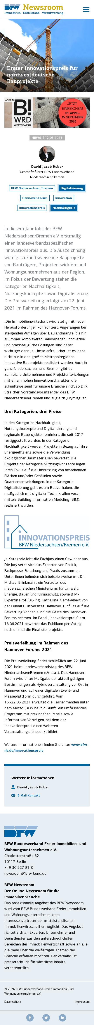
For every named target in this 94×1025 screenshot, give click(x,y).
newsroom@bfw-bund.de (25, 873)
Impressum (82, 1002)
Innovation (63, 198)
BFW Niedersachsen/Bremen (32, 188)
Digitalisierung (72, 188)
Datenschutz (12, 1002)
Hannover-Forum (34, 198)
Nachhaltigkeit (64, 208)
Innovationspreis (32, 208)
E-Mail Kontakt (28, 795)
